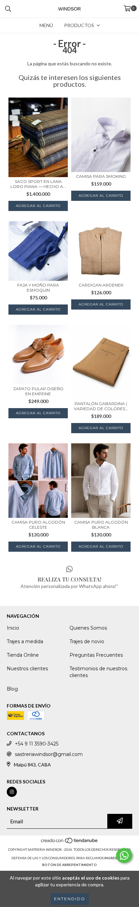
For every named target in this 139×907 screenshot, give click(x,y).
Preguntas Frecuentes (96, 655)
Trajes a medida (25, 641)
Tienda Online (23, 655)
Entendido (69, 898)
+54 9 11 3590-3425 (36, 744)
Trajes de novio (87, 641)
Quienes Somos (88, 628)
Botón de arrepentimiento (69, 865)
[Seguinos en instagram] (12, 792)
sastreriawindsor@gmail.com (49, 754)
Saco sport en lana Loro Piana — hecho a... (38, 184)
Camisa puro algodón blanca (101, 525)
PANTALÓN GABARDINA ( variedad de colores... (101, 406)
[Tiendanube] (69, 843)
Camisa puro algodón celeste (38, 525)
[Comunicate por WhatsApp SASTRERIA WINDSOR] (124, 855)
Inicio (13, 628)
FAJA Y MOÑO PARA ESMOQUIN (38, 287)
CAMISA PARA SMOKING (101, 176)
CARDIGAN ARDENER (101, 285)
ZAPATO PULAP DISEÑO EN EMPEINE (38, 391)
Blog (12, 689)
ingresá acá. (116, 858)
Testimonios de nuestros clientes (98, 672)
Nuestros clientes (27, 669)
